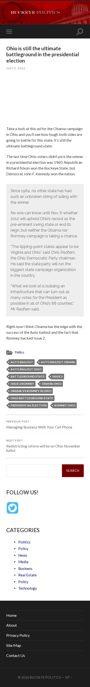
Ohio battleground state (32, 398)
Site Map (13, 645)
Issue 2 (57, 376)
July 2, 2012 (15, 68)
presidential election (29, 405)
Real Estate (27, 575)
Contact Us (15, 655)
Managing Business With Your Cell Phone (39, 424)
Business (25, 568)
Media (23, 562)
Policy (23, 548)
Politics (19, 352)
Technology (27, 588)
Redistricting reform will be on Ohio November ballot (43, 446)
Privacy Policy (18, 635)
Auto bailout (22, 362)
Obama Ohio (51, 383)
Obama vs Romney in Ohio (31, 391)
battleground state (28, 376)
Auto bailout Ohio (26, 369)
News (22, 555)
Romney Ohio (64, 405)
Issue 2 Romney (22, 383)
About (11, 625)
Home (11, 615)
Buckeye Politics (45, 677)
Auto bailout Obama (58, 362)
